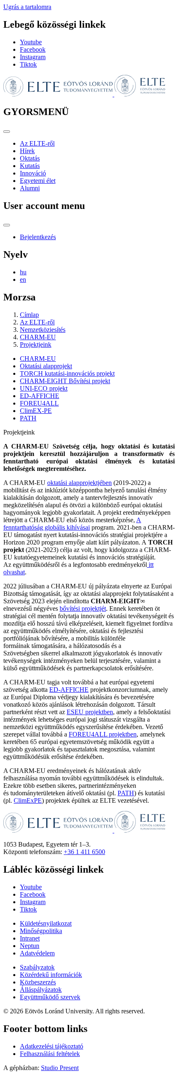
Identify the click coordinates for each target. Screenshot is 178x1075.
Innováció (33, 173)
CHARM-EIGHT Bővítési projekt (65, 380)
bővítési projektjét (83, 608)
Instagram (33, 56)
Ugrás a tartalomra (27, 6)
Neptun (29, 945)
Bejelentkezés (38, 236)
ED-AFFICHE (39, 395)
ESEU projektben (90, 711)
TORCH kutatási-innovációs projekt (67, 373)
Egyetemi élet (37, 180)
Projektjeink (35, 344)
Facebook (33, 49)
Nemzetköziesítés (42, 329)
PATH (28, 418)
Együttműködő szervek (50, 997)
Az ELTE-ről (37, 143)
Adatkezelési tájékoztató (51, 1046)
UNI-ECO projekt (43, 388)
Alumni (30, 188)
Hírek (27, 150)
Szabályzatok (37, 967)
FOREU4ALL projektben (103, 734)
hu (23, 272)
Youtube (31, 42)
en (23, 279)
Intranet (30, 938)
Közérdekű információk (51, 974)
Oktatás (30, 158)
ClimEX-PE (36, 410)
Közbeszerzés (38, 982)
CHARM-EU (38, 337)
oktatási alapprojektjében (79, 482)
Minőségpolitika (41, 930)
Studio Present (60, 1067)
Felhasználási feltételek (50, 1053)
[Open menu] (6, 131)
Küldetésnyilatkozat (46, 923)
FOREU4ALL (39, 403)
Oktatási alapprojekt (46, 366)
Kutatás (30, 165)
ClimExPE (28, 800)
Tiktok (28, 64)
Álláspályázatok (41, 989)
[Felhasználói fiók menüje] (6, 225)
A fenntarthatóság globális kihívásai (72, 523)
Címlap (29, 314)
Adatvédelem (37, 953)
